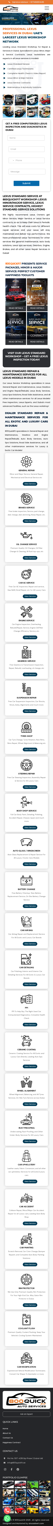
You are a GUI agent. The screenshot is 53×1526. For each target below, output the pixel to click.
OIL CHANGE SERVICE (26, 544)
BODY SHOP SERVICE (27, 810)
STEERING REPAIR (26, 773)
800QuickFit (13, 263)
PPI (26, 1007)
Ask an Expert (26, 1414)
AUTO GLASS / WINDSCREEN (26, 850)
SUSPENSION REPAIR (26, 697)
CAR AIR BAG (26, 930)
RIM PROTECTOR (26, 1288)
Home (5, 1428)
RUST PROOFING (26, 1128)
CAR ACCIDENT (26, 1206)
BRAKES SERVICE (27, 507)
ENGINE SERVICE (26, 620)
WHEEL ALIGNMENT (26, 1090)
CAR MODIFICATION (26, 1367)
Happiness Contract (12, 1442)
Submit (26, 183)
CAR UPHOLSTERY (26, 1164)
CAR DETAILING (26, 967)
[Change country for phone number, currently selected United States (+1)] (12, 160)
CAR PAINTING (26, 1247)
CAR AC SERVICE (26, 582)
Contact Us (8, 1438)
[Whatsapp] (7, 1518)
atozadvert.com (36, 1523)
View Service (30, 484)
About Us (7, 1433)
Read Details (16, 308)
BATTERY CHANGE (26, 889)
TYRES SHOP (27, 736)
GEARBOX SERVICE (26, 661)
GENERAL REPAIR (27, 470)
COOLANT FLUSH (26, 1328)
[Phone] (7, 1510)
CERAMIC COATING (26, 1049)
